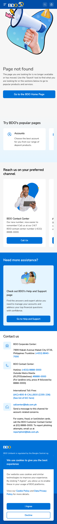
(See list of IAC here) (23, 398)
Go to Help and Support (28, 318)
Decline (28, 515)
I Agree (28, 506)
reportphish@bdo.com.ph (25, 431)
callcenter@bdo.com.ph (25, 404)
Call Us (24, 240)
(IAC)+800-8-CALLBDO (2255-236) (31, 394)
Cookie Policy (22, 490)
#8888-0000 (39, 376)
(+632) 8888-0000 (31, 369)
